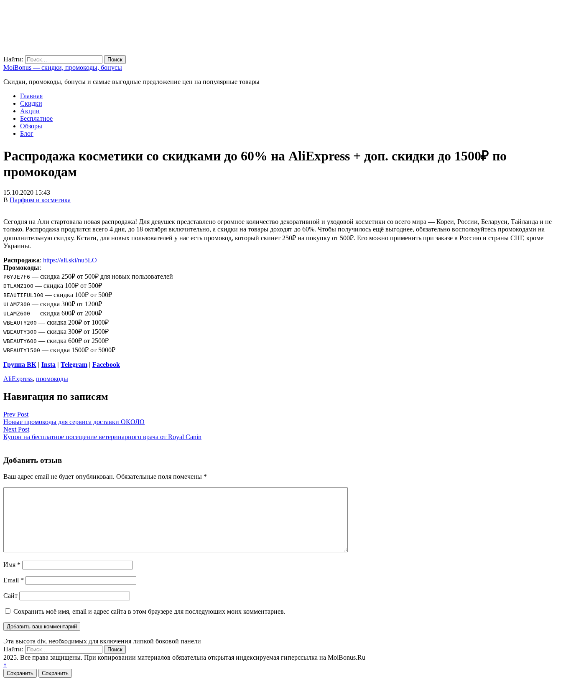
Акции (30, 110)
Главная (31, 95)
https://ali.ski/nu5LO (70, 260)
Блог (26, 133)
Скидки (31, 103)
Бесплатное (36, 118)
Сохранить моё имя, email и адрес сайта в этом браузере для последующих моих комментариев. (149, 611)
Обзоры (31, 126)
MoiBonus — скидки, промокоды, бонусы (62, 67)
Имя (11, 564)
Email (13, 580)
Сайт (10, 595)
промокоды (52, 378)
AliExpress (18, 378)
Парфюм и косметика (40, 199)
